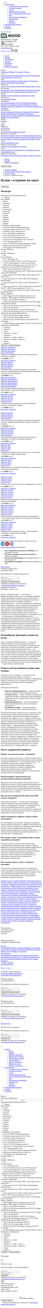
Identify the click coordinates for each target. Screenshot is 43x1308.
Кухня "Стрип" (6, 529)
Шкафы (7, 161)
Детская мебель (21, 950)
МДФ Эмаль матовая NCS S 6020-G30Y (16, 269)
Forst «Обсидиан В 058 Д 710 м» (14, 235)
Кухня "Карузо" (6, 418)
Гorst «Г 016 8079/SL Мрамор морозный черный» (20, 243)
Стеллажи (13, 115)
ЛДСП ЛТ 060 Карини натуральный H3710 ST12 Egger (22, 305)
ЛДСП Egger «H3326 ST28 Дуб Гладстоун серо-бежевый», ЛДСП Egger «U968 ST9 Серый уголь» (18, 297)
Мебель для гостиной (33, 948)
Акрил (3, 86)
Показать (4, 345)
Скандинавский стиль (8, 77)
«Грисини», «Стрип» (10, 333)
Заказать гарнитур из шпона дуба (19, 890)
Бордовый (6, 203)
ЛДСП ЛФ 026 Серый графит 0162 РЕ (16, 315)
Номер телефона (27, 1298)
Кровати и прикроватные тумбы (12, 901)
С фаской (6, 197)
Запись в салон (6, 51)
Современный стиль (12, 143)
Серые (3, 83)
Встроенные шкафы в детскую (11, 103)
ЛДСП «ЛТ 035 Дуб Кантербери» (14, 300)
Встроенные (18, 112)
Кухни (7, 159)
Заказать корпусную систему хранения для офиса (17, 908)
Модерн (21, 75)
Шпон (34, 86)
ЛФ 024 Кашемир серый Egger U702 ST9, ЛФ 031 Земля (22, 323)
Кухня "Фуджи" (6, 401)
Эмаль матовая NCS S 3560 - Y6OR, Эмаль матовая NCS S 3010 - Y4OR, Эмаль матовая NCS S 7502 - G (21, 287)
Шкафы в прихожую (8, 106)
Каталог (3, 946)
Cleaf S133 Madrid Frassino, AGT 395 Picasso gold (19, 261)
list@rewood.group (7, 964)
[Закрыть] (1, 977)
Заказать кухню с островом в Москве (13, 881)
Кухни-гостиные (34, 90)
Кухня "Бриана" (6, 368)
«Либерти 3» (7, 335)
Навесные (13, 114)
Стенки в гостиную (34, 155)
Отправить (5, 1275)
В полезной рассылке (8, 547)
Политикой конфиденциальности (13, 585)
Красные (27, 81)
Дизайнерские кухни (21, 90)
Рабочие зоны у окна (33, 139)
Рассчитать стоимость (8, 360)
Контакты (12, 23)
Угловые (26, 72)
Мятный (6, 207)
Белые (9, 81)
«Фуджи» (6, 343)
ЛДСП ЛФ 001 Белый (10, 307)
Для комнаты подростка (19, 137)
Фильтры (5, 187)
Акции (11, 10)
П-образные (5, 72)
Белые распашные (7, 112)
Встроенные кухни (7, 90)
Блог (10, 15)
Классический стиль (8, 75)
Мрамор (6, 219)
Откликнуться (5, 1023)
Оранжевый (7, 209)
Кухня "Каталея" (6, 435)
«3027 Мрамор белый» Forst (12, 241)
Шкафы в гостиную (30, 105)
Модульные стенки (7, 155)
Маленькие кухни (7, 92)
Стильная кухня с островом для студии (14, 904)
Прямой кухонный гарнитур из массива (23, 884)
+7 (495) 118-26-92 (7, 962)
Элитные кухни (31, 92)
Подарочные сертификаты (18, 17)
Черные (22, 83)
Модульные (21, 132)
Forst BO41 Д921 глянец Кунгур (14, 231)
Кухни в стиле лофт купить (10, 912)
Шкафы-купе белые (33, 115)
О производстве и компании (18, 6)
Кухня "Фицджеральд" (8, 386)
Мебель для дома (6, 951)
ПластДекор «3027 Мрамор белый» (15, 247)
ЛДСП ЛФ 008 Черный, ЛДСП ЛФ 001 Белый (19, 309)
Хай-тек (19, 77)
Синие (8, 83)
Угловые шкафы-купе (14, 95)
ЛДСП (8, 86)
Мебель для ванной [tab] (11, 67)
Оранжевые (34, 81)
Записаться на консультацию (10, 582)
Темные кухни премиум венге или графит (22, 902)
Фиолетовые (14, 83)
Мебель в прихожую (12, 163)
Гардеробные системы (8, 950)
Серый (5, 215)
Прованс (37, 75)
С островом (19, 72)
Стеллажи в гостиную (16, 105)
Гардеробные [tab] (9, 59)
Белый (5, 201)
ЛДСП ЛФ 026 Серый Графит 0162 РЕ (16, 317)
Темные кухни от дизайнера (30, 910)
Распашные (21, 114)
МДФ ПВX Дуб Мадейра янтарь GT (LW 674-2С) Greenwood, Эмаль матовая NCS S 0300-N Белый (19, 266)
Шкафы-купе (21, 115)
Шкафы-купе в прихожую (24, 106)
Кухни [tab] (7, 56)
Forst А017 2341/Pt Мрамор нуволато (15, 237)
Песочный (6, 211)
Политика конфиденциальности (12, 973)
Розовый (6, 213)
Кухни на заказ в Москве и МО (27, 913)
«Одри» (5, 341)
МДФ (23, 86)
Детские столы (6, 137)
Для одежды (5, 99)
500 (4, 255)
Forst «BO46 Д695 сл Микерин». (14, 233)
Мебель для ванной (33, 950)
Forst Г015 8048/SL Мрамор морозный (16, 227)
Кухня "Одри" (5, 482)
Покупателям (9, 4)
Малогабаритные (14, 146)
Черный (6, 217)
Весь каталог (8, 44)
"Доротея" (6, 329)
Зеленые (20, 81)
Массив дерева (16, 86)
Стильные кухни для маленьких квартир (15, 915)
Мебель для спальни (19, 951)
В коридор (4, 146)
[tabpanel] (21, 81)
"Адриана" (7, 327)
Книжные (13, 99)
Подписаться (5, 567)
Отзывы (11, 21)
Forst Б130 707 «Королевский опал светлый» (18, 239)
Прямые (12, 72)
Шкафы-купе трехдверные (10, 117)
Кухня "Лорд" (5, 465)
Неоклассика (29, 75)
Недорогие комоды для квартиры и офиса (20, 893)
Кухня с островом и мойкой (16, 919)
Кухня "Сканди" (6, 514)
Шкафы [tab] (7, 57)
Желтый (6, 221)
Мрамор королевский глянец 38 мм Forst (17, 245)
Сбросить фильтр (14, 345)
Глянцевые (26, 112)
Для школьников (33, 137)
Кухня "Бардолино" (7, 353)
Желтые (14, 81)
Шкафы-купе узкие (28, 95)
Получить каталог (7, 1300)
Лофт (17, 75)
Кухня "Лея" (5, 450)
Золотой (6, 205)
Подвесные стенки (20, 155)
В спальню (4, 132)
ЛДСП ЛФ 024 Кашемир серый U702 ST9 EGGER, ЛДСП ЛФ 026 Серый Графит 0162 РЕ (19, 312)
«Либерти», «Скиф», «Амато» (13, 337)
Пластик (28, 86)
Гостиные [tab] (8, 65)
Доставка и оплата (15, 8)
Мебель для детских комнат (16, 139)
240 (4, 251)
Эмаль (38, 86)
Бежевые (4, 81)
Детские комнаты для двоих (31, 135)
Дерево (5, 223)
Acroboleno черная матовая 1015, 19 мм (16, 229)
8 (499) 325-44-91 (6, 48)
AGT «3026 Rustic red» (10, 259)
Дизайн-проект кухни (17, 886)
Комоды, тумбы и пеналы (27, 899)
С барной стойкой (19, 92)
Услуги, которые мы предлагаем (20, 13)
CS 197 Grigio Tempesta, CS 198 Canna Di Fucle (19, 263)
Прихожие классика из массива (30, 906)
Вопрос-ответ (13, 19)
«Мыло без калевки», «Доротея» (14, 339)
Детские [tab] (7, 61)
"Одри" (5, 331)
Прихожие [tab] (8, 63)
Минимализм (19, 150)
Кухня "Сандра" (6, 497)
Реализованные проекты (17, 12)
